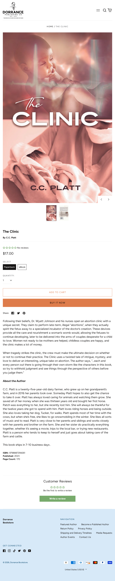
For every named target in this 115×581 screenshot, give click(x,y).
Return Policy (67, 528)
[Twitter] (19, 550)
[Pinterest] (24, 550)
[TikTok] (14, 550)
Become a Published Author (95, 524)
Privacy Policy (85, 528)
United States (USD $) (75, 569)
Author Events (67, 537)
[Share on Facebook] (12, 313)
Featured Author (68, 524)
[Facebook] (4, 550)
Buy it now (57, 302)
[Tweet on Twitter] (18, 313)
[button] (104, 10)
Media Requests (104, 533)
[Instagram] (9, 550)
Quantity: (9, 276)
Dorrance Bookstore (19, 562)
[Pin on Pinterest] (24, 313)
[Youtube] (29, 550)
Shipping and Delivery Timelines (76, 533)
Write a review (57, 498)
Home (50, 26)
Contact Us (85, 537)
